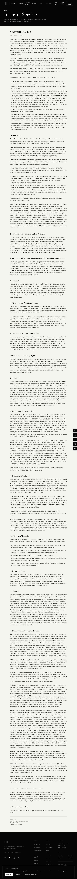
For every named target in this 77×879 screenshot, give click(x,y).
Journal (41, 3)
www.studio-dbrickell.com (56, 39)
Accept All (8, 874)
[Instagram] (75, 430)
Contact (19, 54)
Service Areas (49, 856)
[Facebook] (75, 435)
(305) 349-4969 (62, 3)
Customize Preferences (30, 874)
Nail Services (37, 847)
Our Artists (48, 844)
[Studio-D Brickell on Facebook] (9, 857)
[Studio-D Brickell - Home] (7, 3)
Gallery (34, 3)
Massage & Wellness (36, 856)
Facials (35, 853)
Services (14, 3)
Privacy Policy (23, 48)
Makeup (36, 860)
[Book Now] (75, 448)
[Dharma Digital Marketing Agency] (65, 864)
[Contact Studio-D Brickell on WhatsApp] (14, 857)
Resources (49, 3)
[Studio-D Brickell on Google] (18, 857)
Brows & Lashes (37, 850)
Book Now (69, 3)
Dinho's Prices (27, 3)
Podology (36, 863)
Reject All (18, 874)
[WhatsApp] (75, 439)
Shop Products (49, 864)
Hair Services (37, 844)
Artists (21, 3)
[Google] (75, 444)
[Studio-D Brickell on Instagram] (5, 857)
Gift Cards (55, 3)
